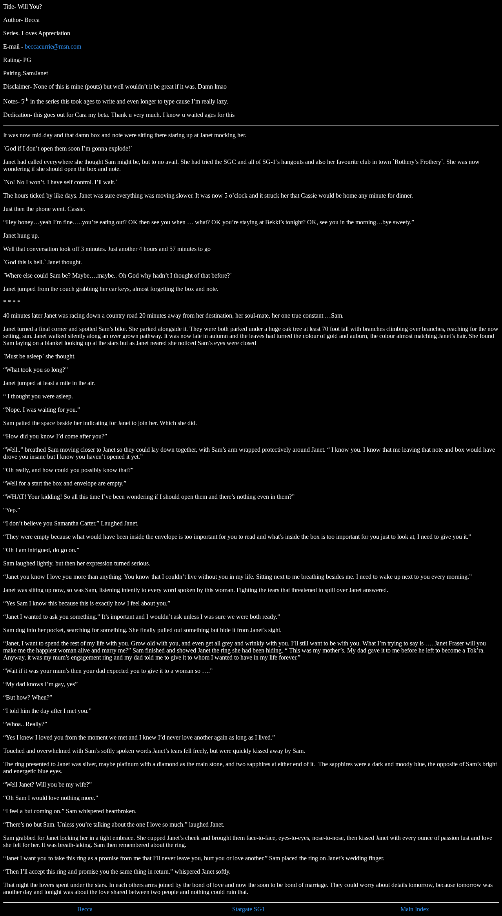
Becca (85, 909)
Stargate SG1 (248, 909)
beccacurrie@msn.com (53, 46)
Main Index (414, 909)
